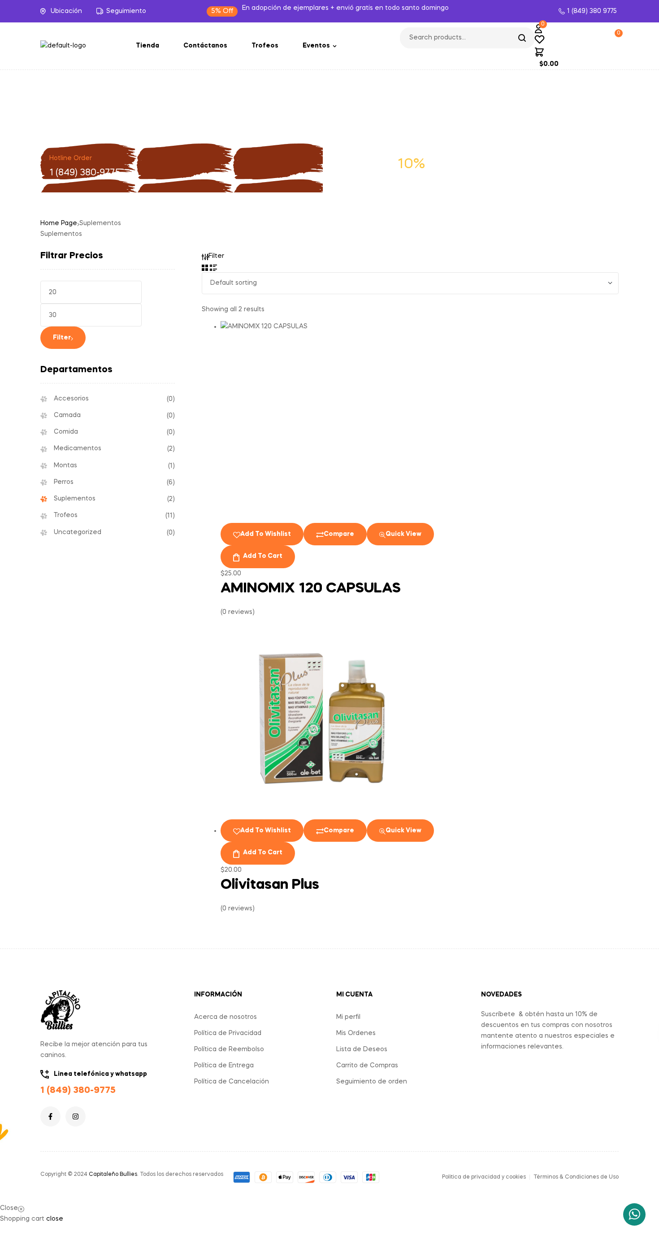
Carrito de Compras (367, 1065)
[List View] (213, 267)
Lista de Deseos (361, 1049)
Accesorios (71, 399)
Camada (67, 415)
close (54, 1219)
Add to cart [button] (262, 556)
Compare (339, 534)
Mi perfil (348, 1017)
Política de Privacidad (227, 1033)
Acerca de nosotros (225, 1017)
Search (522, 37)
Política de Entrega (224, 1065)
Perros (64, 482)
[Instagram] (75, 1116)
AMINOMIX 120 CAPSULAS (311, 589)
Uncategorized (77, 532)
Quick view (403, 534)
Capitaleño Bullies (113, 1174)
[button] (222, 11)
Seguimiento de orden (371, 1082)
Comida (66, 432)
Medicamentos (77, 448)
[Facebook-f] (50, 1116)
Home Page (58, 223)
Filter (62, 338)
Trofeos (66, 515)
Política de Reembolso (229, 1049)
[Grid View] (205, 267)
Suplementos (74, 499)
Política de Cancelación (231, 1082)
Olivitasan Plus (270, 885)
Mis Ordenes (356, 1033)
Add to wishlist (265, 534)
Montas (65, 465)
